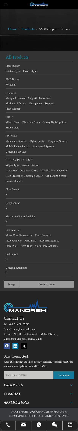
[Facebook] (7, 346)
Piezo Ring (26, 246)
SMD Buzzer (13, 79)
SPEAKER (12, 135)
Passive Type (30, 71)
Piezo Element (13, 108)
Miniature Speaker (17, 141)
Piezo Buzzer (13, 65)
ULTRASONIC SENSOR (19, 160)
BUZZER (11, 93)
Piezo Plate (12, 246)
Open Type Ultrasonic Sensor (23, 165)
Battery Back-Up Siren (55, 122)
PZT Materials (13, 230)
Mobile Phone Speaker (18, 146)
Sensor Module (14, 181)
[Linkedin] (15, 346)
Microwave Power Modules (20, 216)
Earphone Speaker (58, 141)
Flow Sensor (12, 189)
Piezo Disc (30, 240)
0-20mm (11, 84)
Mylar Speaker (37, 141)
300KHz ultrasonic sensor (54, 170)
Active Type (13, 71)
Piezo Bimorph (43, 235)
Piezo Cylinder (14, 240)
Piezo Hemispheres (49, 240)
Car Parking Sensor (55, 175)
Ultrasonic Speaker (16, 151)
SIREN (9, 117)
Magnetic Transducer (39, 98)
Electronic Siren (31, 122)
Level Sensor (13, 203)
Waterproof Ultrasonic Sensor (21, 170)
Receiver (49, 103)
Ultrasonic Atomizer (16, 267)
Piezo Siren (13, 122)
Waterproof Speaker (43, 146)
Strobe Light (12, 127)
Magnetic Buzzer (16, 98)
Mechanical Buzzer (16, 103)
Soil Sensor (12, 254)
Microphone (35, 103)
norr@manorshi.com (24, 329)
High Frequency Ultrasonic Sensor (24, 175)
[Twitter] (24, 346)
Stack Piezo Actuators (46, 246)
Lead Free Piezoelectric (19, 235)
